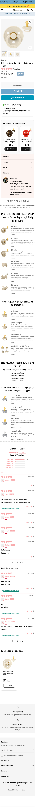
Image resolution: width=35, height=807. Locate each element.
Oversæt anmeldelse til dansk (11, 509)
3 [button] (17, 562)
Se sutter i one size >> (17, 440)
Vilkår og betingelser (17, 755)
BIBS (6, 60)
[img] (6, 477)
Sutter (3, 17)
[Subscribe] (32, 750)
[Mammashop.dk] (17, 10)
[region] (17, 139)
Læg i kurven (10, 149)
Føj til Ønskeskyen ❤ (18, 98)
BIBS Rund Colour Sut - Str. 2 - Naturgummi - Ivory (8, 673)
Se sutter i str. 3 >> (16, 427)
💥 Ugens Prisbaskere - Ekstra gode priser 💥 (17, 6)
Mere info (13, 234)
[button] (32, 10)
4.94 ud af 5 (22, 453)
